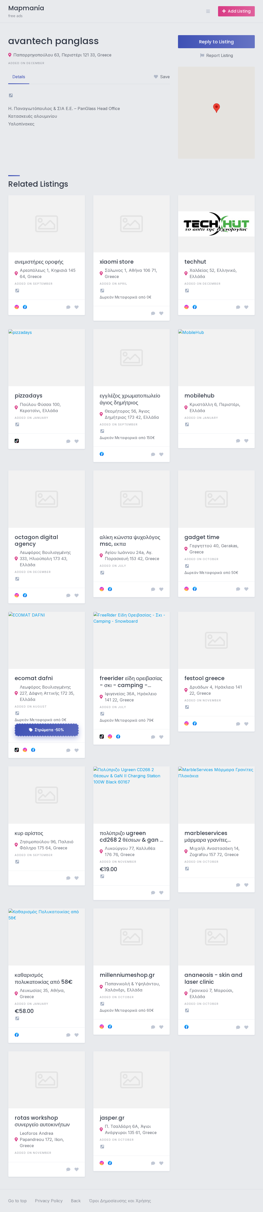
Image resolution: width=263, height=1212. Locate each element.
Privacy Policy (49, 1200)
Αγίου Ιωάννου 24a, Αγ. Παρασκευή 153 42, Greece (132, 555)
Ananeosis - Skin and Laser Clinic (213, 978)
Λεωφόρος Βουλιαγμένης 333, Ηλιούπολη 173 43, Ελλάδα (45, 558)
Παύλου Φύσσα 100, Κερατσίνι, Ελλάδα (40, 407)
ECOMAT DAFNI (34, 678)
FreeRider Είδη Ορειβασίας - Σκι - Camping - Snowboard (131, 682)
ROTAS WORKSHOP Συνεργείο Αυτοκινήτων (42, 1121)
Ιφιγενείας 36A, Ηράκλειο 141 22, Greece (131, 696)
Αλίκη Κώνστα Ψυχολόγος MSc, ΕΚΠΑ (130, 541)
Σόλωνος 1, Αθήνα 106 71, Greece (131, 273)
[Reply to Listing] (68, 307)
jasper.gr (112, 1118)
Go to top (17, 1200)
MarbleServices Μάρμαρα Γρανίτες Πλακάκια (205, 836)
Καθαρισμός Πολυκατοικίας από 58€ (43, 978)
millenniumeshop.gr (127, 975)
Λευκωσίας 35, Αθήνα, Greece (42, 993)
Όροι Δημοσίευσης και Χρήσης (120, 1200)
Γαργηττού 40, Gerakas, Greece (214, 548)
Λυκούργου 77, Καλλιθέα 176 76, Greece (130, 851)
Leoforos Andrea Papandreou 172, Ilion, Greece (42, 1139)
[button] (216, 108)
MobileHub (199, 395)
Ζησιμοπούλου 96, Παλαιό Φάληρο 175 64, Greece (46, 844)
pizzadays (28, 395)
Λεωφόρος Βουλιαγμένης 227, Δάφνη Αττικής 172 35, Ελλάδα (47, 693)
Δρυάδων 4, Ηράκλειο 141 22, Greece (216, 690)
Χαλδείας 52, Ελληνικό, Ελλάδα (213, 273)
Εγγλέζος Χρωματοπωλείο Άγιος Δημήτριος (130, 399)
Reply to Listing (216, 41)
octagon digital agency (36, 541)
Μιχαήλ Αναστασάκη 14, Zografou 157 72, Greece (215, 851)
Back (76, 1200)
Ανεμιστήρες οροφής (39, 262)
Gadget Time (201, 537)
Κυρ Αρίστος (29, 833)
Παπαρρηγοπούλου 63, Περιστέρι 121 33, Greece (62, 54)
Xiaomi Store (117, 262)
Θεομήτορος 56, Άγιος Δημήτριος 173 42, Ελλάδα (132, 414)
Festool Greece (204, 678)
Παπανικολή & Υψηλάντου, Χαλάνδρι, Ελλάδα (132, 986)
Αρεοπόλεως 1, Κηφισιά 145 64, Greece (48, 273)
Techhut (195, 262)
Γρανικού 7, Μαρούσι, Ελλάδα (211, 993)
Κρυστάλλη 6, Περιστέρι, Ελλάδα (215, 407)
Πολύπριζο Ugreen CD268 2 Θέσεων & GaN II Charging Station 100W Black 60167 (131, 836)
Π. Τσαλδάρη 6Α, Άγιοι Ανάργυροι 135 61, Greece (131, 1129)
